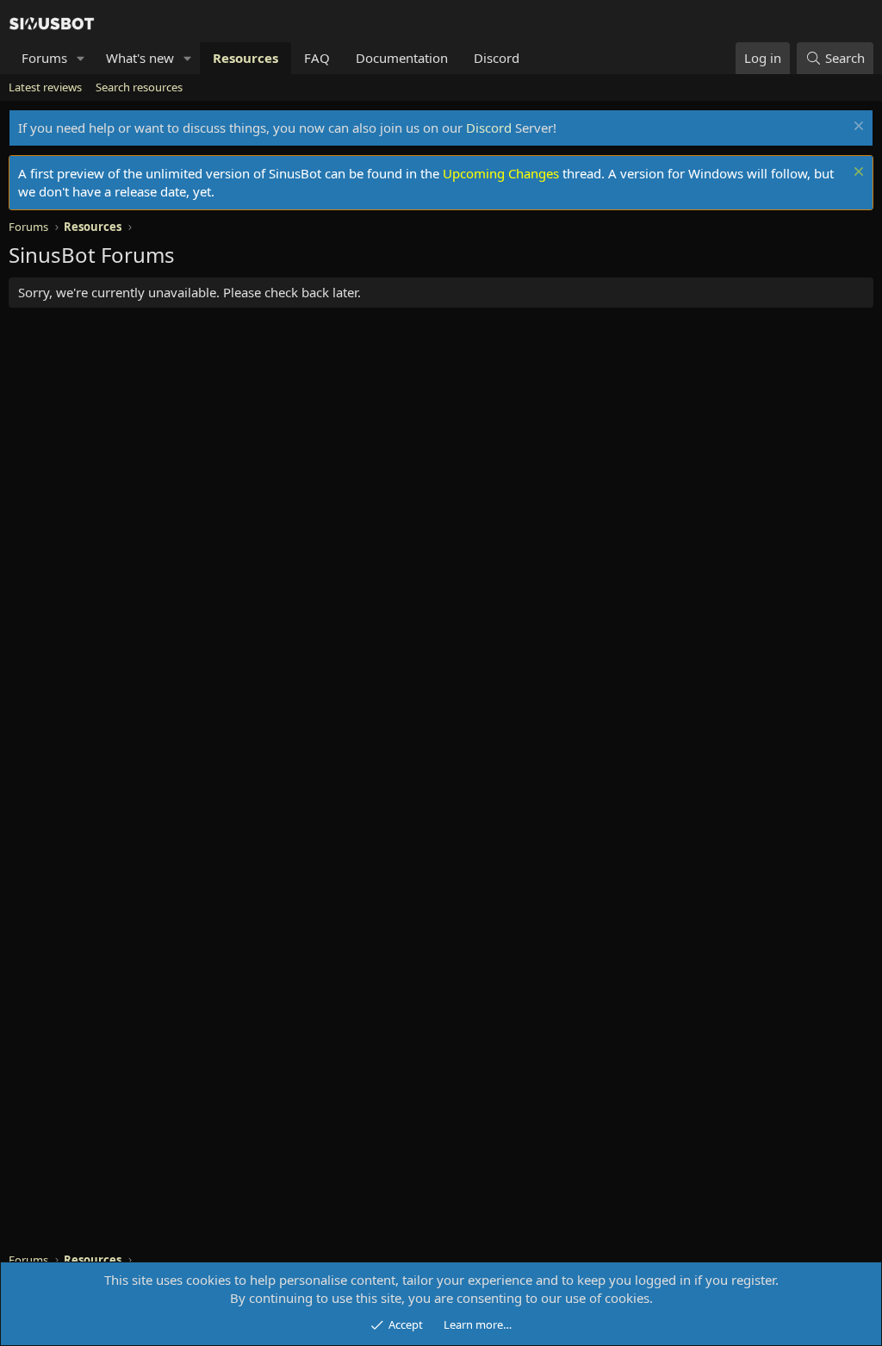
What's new (140, 57)
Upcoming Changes (501, 173)
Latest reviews (45, 87)
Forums (44, 57)
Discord (496, 57)
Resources (245, 57)
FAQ (317, 57)
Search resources (139, 87)
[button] (81, 58)
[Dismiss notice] (856, 128)
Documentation (402, 57)
